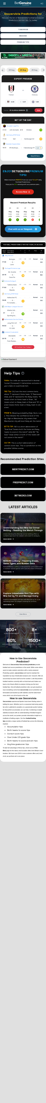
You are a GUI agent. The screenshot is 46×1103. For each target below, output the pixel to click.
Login (38, 148)
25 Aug (34, 70)
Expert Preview (23, 78)
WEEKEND (23, 36)
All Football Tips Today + (23, 347)
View (38, 110)
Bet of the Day (23, 120)
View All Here (35, 156)
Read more (7, 539)
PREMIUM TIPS (23, 42)
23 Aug (11, 70)
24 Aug (23, 70)
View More (23, 614)
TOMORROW (23, 29)
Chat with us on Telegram (20, 229)
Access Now (21, 192)
